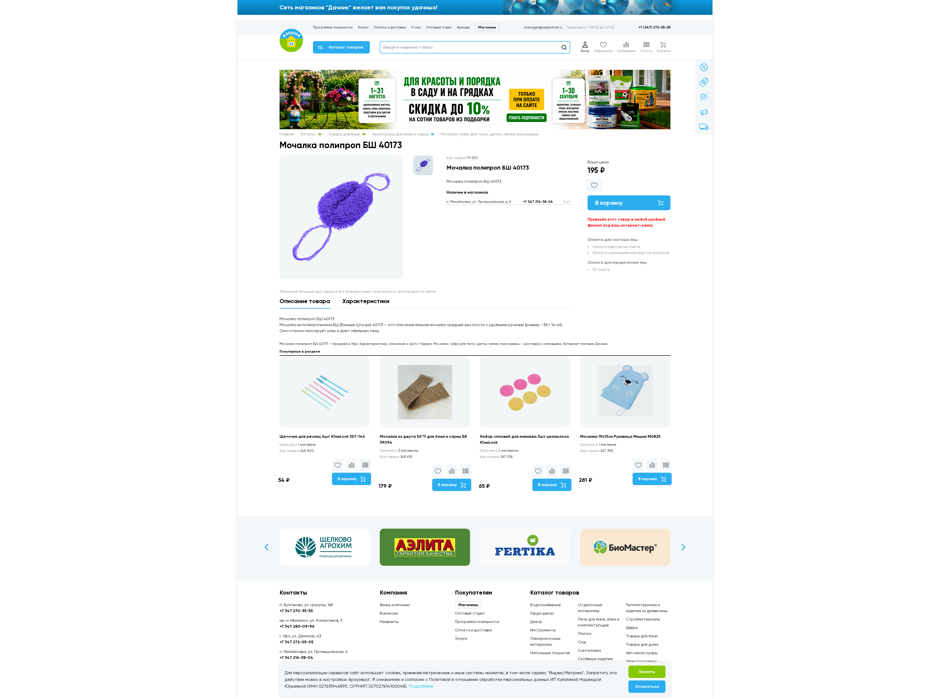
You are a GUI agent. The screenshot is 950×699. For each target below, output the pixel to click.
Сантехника (589, 650)
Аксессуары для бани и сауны (400, 134)
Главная (287, 134)
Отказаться (647, 686)
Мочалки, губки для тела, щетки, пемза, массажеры (489, 134)
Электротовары (641, 661)
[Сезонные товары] (703, 97)
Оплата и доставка (389, 27)
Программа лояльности (333, 27)
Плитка (584, 633)
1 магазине (298, 444)
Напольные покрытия (550, 652)
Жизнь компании (395, 604)
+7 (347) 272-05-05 (654, 27)
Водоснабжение (545, 604)
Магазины (487, 27)
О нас (416, 27)
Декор (536, 621)
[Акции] (703, 67)
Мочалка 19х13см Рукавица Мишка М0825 (620, 436)
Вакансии (389, 613)
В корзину (609, 202)
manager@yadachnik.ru (543, 27)
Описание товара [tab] (305, 301)
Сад (582, 642)
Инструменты (543, 630)
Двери (632, 627)
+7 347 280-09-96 (297, 626)
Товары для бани (344, 134)
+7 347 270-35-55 (296, 610)
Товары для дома (642, 644)
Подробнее (421, 686)
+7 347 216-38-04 (538, 202)
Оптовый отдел (439, 27)
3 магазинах (399, 450)
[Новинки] (703, 82)
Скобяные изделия (595, 658)
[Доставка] (703, 126)
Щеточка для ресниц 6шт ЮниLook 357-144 (322, 436)
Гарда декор (542, 613)
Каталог (309, 134)
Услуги (362, 27)
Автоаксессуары (642, 652)
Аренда (463, 27)
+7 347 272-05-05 (296, 642)
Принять (647, 671)
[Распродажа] (703, 111)
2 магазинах (499, 450)
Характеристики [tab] (365, 301)
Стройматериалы (643, 619)
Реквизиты (389, 621)
